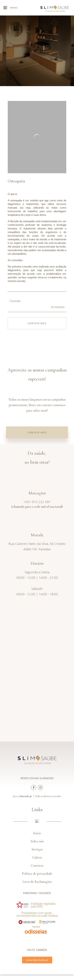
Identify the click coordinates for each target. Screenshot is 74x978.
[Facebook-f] (33, 787)
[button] (37, 778)
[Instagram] (40, 787)
